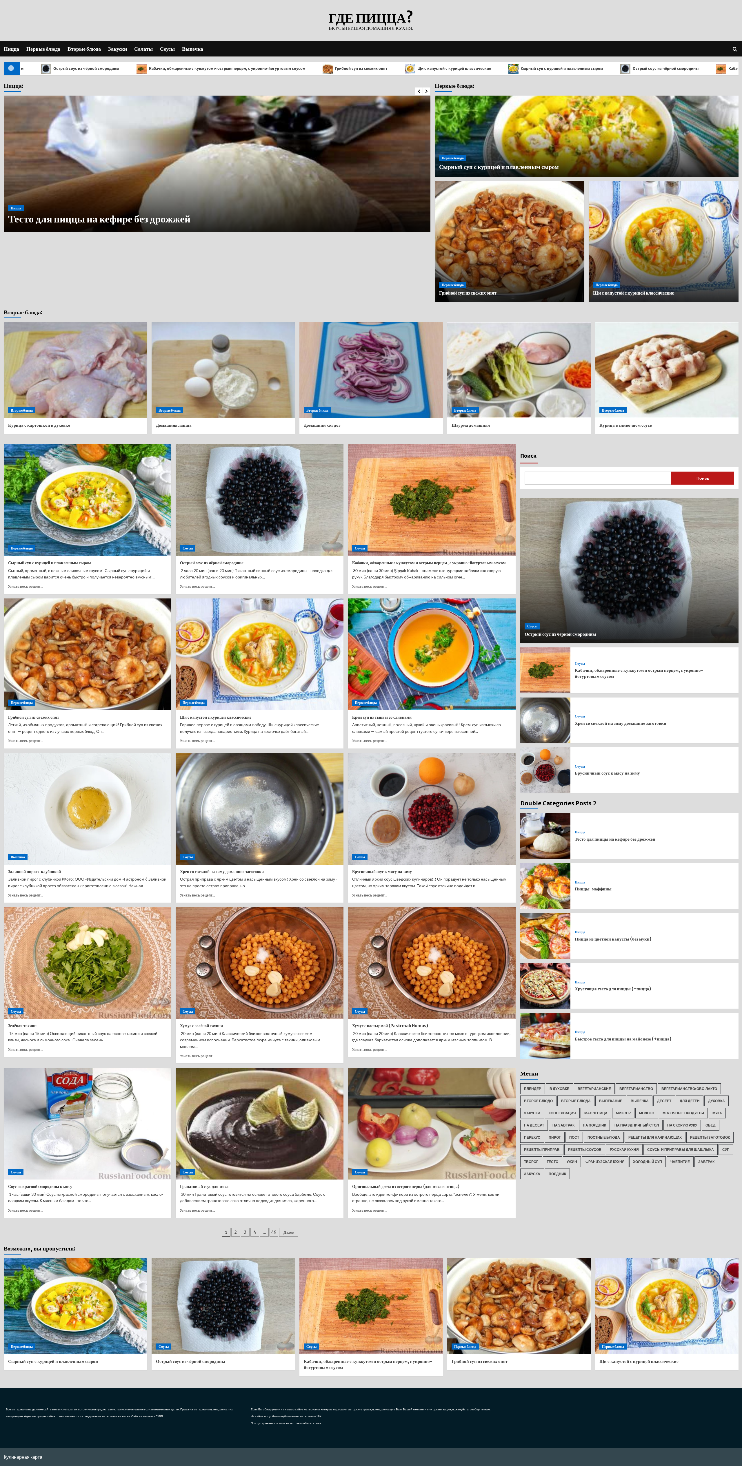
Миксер (623, 1113)
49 (274, 1232)
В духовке (559, 1089)
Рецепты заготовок (710, 1137)
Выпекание (610, 1101)
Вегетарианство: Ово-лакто (689, 1089)
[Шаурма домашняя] (519, 370)
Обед (710, 1125)
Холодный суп (647, 1162)
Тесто (552, 1162)
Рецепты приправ (542, 1149)
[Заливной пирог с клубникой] (88, 809)
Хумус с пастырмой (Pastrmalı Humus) (390, 1025)
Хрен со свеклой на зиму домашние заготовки (222, 871)
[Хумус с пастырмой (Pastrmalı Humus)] (432, 963)
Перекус (532, 1137)
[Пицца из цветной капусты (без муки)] (545, 936)
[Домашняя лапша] (223, 370)
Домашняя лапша (174, 425)
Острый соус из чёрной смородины (514, 69)
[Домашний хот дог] (371, 370)
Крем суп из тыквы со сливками (382, 717)
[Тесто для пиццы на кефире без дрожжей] (545, 836)
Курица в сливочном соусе (625, 425)
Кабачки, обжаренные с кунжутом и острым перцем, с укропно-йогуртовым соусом (429, 562)
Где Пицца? (371, 18)
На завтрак (563, 1125)
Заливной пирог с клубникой (34, 871)
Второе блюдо (538, 1101)
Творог (531, 1162)
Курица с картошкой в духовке (39, 425)
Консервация (562, 1113)
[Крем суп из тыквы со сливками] (432, 654)
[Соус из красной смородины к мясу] (88, 1124)
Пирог (555, 1137)
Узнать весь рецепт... (25, 586)
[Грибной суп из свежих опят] (88, 654)
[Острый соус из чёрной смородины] (259, 500)
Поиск (528, 456)
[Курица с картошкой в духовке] (75, 370)
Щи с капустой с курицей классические (303, 69)
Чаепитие (680, 1162)
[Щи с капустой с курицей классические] (259, 654)
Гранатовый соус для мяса (204, 1186)
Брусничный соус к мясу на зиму (382, 871)
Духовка (716, 1101)
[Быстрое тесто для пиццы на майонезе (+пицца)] (545, 1035)
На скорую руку (682, 1125)
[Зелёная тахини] (88, 963)
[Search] (735, 49)
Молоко (646, 1113)
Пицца (11, 48)
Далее (288, 1232)
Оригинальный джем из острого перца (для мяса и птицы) (405, 1186)
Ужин (572, 1162)
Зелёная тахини (22, 1025)
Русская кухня (624, 1149)
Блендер (532, 1089)
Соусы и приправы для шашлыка (680, 1149)
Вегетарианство (636, 1089)
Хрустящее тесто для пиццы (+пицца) (613, 989)
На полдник (594, 1125)
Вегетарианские (594, 1089)
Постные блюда (604, 1137)
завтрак (706, 1162)
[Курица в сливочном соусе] (667, 370)
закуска (532, 1174)
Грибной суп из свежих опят (210, 69)
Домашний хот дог (322, 425)
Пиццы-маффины (50, 219)
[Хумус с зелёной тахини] (259, 963)
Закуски (117, 48)
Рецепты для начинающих (655, 1137)
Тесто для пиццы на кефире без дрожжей (615, 839)
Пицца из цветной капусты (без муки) (613, 939)
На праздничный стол (636, 1125)
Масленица (596, 1113)
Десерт (664, 1101)
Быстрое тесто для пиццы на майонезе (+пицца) (623, 1039)
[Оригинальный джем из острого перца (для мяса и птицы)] (432, 1124)
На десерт (534, 1125)
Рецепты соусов (584, 1149)
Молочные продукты (683, 1113)
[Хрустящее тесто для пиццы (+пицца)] (545, 986)
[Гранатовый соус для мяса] (259, 1124)
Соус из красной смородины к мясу (40, 1186)
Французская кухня (605, 1162)
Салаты (143, 48)
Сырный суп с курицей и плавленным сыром (410, 69)
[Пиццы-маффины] (545, 886)
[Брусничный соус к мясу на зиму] (432, 809)
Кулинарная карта (23, 1457)
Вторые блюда (84, 48)
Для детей (690, 1101)
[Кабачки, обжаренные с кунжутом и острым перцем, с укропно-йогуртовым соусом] (432, 500)
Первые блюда (43, 48)
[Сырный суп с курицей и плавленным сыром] (88, 500)
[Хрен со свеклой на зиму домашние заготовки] (259, 809)
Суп (726, 1149)
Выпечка (192, 48)
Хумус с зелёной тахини (201, 1025)
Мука (717, 1113)
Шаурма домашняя (471, 425)
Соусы (167, 48)
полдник (557, 1174)
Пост (574, 1137)
